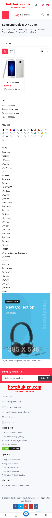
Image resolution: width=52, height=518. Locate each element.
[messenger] (26, 515)
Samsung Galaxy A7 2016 (16, 89)
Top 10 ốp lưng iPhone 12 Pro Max (15, 485)
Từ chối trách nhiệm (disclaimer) (15, 441)
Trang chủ (6, 30)
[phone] (6, 515)
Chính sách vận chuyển (11, 467)
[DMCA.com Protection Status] (11, 449)
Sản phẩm (15, 30)
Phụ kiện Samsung (28, 30)
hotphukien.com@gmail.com (17, 412)
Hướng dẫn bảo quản (10, 464)
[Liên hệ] (46, 515)
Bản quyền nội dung (9, 444)
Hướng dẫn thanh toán (11, 460)
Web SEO (44, 498)
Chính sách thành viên (10, 471)
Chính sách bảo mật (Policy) (13, 437)
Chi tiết (13, 70)
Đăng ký (45, 378)
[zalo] (16, 515)
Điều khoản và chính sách (12, 433)
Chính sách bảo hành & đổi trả (13, 475)
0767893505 (10, 417)
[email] (36, 515)
